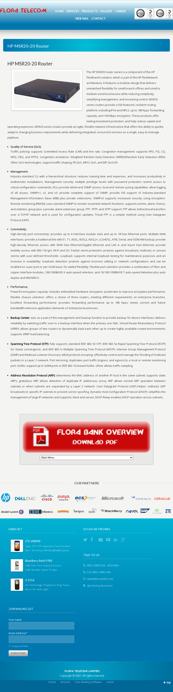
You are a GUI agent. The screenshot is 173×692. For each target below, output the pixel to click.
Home (52, 682)
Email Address (18, 633)
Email (101, 540)
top (169, 682)
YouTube (108, 540)
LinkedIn (116, 540)
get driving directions (99, 585)
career (110, 682)
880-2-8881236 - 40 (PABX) (103, 565)
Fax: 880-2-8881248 (98, 572)
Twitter (85, 540)
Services (65, 682)
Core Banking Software (88, 682)
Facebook (93, 540)
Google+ (123, 540)
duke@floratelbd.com (100, 579)
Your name (15, 620)
